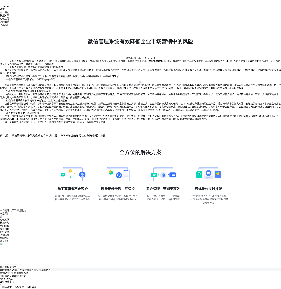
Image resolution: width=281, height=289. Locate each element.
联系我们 (4, 24)
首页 (2, 9)
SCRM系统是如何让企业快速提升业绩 (83, 135)
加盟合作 (4, 229)
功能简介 (4, 225)
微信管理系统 (70, 76)
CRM (167, 61)
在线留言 (18, 287)
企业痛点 (4, 12)
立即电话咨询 (7, 281)
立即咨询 (30, 287)
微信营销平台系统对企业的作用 (30, 135)
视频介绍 (4, 15)
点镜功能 (4, 18)
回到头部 (4, 235)
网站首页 (6, 287)
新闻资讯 (4, 21)
